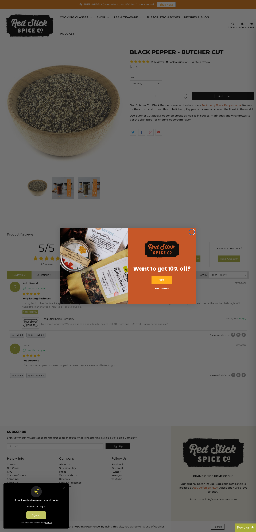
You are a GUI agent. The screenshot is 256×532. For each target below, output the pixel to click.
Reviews (243, 527)
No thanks (162, 288)
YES (162, 280)
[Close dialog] (192, 232)
